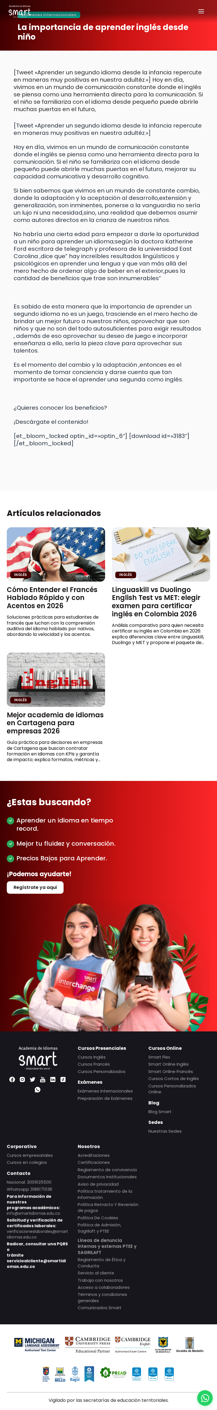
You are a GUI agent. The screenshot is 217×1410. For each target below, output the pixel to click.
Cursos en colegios (27, 1162)
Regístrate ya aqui (35, 887)
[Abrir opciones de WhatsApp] (205, 1398)
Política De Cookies (98, 1218)
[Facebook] (12, 1079)
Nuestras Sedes (165, 1131)
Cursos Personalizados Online (172, 1088)
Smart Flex (159, 1057)
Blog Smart (160, 1111)
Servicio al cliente (96, 1273)
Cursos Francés (94, 1064)
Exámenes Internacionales (105, 1091)
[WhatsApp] (37, 1089)
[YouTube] (42, 1079)
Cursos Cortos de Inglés (173, 1078)
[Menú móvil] (201, 11)
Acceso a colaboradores (104, 1287)
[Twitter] (32, 1079)
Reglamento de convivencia (107, 1170)
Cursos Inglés (92, 1057)
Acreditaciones (94, 1155)
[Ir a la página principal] (19, 11)
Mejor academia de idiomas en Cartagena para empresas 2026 (55, 723)
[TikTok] (63, 1079)
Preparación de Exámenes (105, 1098)
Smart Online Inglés (168, 1064)
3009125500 (39, 1182)
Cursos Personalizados (101, 1071)
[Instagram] (22, 1079)
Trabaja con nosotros (100, 1280)
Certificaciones (94, 1162)
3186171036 (41, 1189)
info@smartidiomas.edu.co (33, 1213)
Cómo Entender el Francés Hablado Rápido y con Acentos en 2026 (52, 598)
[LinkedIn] (52, 1079)
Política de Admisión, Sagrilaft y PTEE (99, 1228)
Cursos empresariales (30, 1155)
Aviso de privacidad (98, 1184)
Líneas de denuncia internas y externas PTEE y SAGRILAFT (107, 1246)
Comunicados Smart (99, 1307)
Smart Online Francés (170, 1071)
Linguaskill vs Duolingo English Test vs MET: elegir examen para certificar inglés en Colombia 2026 (156, 602)
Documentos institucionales (107, 1177)
